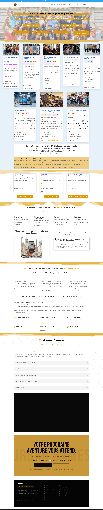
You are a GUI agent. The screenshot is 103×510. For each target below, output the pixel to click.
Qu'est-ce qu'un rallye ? (64, 499)
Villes (78, 4)
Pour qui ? (71, 4)
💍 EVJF (61, 485)
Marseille (69, 401)
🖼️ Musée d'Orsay (48, 487)
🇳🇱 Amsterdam (74, 412)
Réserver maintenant (43, 465)
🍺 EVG (61, 491)
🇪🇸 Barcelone (58, 414)
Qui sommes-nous (63, 497)
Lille (61, 404)
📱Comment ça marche (64, 495)
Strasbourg (67, 404)
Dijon (81, 407)
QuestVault (85, 243)
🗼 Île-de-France (78, 485)
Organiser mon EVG (51, 196)
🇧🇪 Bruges (57, 412)
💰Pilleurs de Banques (49, 493)
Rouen (56, 409)
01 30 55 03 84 (39, 460)
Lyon (63, 401)
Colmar (70, 409)
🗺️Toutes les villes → (79, 499)
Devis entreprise (61, 465)
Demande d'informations (71, 25)
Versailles (75, 407)
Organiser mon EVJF (24, 196)
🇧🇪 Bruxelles (65, 412)
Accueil (53, 4)
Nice (56, 404)
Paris (75, 487)
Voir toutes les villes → (23, 425)
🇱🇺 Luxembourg (74, 414)
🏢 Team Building (63, 493)
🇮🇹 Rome (66, 414)
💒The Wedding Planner (49, 499)
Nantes (74, 404)
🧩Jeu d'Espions (47, 497)
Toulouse (76, 401)
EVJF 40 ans (62, 489)
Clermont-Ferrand (59, 407)
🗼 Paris (57, 401)
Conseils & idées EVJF (64, 487)
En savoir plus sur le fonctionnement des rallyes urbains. (51, 211)
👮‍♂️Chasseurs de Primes (49, 495)
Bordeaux (83, 401)
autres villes (76, 234)
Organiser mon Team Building (78, 196)
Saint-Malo (63, 409)
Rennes (68, 407)
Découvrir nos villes (31, 25)
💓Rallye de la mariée (49, 489)
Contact (85, 4)
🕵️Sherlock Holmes (48, 491)
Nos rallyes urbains (61, 4)
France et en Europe (56, 320)
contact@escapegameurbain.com (60, 460)
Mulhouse (77, 409)
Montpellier (81, 404)
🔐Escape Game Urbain (49, 485)
